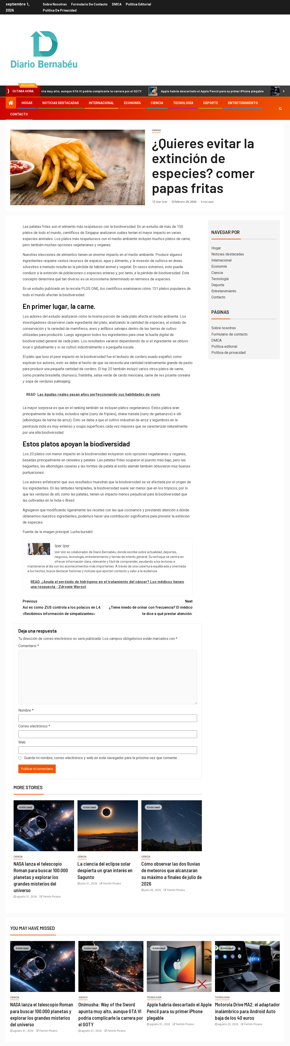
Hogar (27, 103)
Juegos (83, 997)
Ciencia (157, 103)
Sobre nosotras (55, 4)
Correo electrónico (34, 726)
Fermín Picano (52, 896)
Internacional (101, 103)
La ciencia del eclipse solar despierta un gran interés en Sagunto (105, 870)
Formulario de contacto (89, 4)
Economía (132, 103)
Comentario (28, 646)
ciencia (156, 130)
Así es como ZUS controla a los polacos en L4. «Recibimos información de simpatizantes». (62, 607)
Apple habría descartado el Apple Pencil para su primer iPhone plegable (184, 91)
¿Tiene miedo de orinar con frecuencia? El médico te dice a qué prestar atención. (151, 607)
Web (22, 742)
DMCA (116, 4)
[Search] (280, 108)
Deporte (210, 103)
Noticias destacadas (60, 103)
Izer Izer (162, 201)
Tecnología (183, 103)
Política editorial (138, 4)
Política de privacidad (60, 10)
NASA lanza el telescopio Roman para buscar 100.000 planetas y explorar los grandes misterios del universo (41, 877)
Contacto (19, 114)
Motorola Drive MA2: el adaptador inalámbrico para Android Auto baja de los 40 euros (247, 1011)
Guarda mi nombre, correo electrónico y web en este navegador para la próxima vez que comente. (101, 758)
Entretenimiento (243, 103)
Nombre (26, 710)
